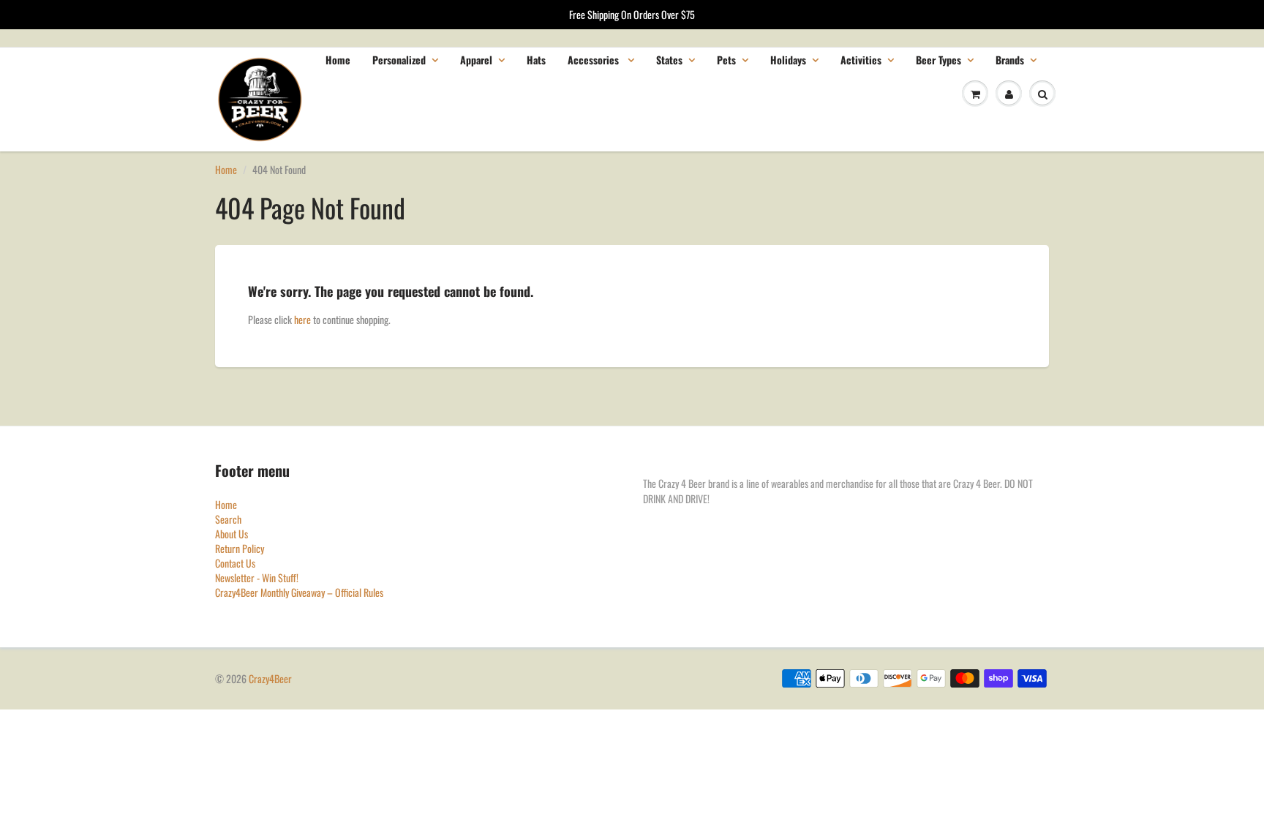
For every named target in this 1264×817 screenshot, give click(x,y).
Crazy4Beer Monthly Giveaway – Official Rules (299, 592)
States (669, 59)
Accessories (595, 59)
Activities (860, 59)
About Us (231, 533)
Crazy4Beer (270, 678)
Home (338, 59)
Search (228, 519)
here (302, 319)
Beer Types (938, 59)
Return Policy (239, 548)
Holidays (788, 59)
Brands (1010, 59)
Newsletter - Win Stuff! (256, 577)
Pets (726, 59)
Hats (536, 59)
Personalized (399, 59)
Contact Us (235, 563)
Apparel (476, 59)
